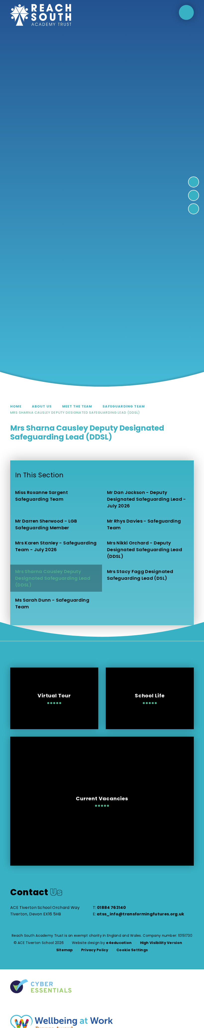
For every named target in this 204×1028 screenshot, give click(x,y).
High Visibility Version (161, 942)
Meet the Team (77, 406)
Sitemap (64, 949)
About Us (42, 406)
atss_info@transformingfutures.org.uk (140, 914)
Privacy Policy (94, 949)
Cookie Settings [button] (132, 949)
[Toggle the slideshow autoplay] (193, 208)
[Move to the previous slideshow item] (193, 195)
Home (15, 406)
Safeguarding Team (123, 406)
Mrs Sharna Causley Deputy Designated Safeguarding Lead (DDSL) (75, 412)
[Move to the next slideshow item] (193, 182)
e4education (119, 942)
